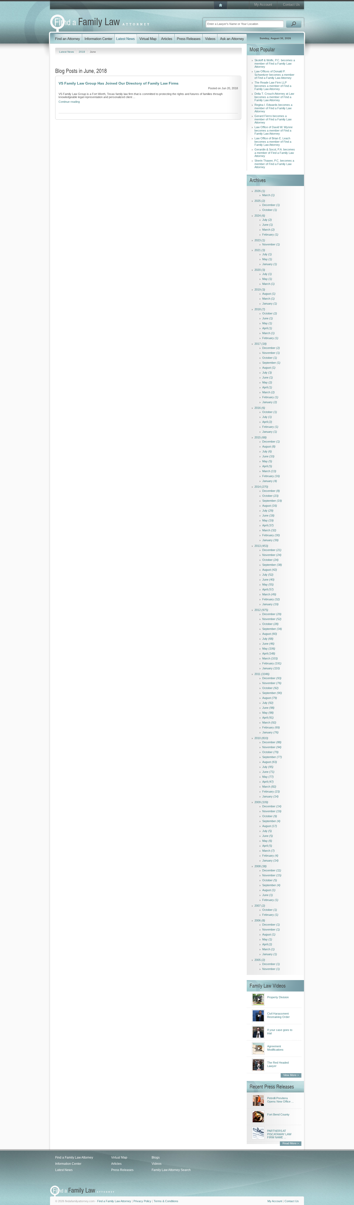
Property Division (278, 997)
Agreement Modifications (275, 1048)
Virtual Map (119, 1157)
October (269, 209)
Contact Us (291, 4)
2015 (260, 437)
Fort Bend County (278, 1114)
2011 (262, 674)
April (267, 328)
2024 (259, 215)
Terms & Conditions (166, 1201)
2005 (259, 959)
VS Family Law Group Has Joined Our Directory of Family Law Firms (119, 83)
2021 (259, 250)
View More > (291, 1075)
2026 (259, 190)
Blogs (156, 1157)
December (271, 204)
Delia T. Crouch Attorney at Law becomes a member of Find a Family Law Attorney (274, 97)
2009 (261, 802)
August (268, 293)
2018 (82, 51)
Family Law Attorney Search (171, 1170)
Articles (116, 1164)
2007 (259, 905)
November (271, 244)
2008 (260, 866)
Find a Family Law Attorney (74, 1157)
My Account (263, 4)
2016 (259, 407)
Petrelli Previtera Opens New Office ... (280, 1100)
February (270, 234)
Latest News (67, 51)
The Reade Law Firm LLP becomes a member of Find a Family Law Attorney (272, 86)
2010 (261, 738)
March (268, 195)
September (271, 362)
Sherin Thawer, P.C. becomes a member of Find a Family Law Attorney (274, 164)
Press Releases (122, 1170)
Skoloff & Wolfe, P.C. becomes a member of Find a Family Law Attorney (274, 63)
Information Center (68, 1164)
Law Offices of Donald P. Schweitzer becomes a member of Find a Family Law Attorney (274, 74)
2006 (259, 920)
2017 (260, 343)
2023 (259, 240)
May (267, 259)
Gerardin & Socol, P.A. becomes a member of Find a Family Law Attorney (274, 152)
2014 (261, 486)
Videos (156, 1164)
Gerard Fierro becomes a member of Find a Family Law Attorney (273, 119)
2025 (259, 200)
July (267, 219)
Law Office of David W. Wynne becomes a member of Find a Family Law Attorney (273, 130)
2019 (259, 289)
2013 (261, 545)
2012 (261, 609)
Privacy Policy (142, 1201)
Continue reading (69, 101)
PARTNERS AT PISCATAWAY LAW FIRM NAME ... (279, 1134)
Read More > (290, 1143)
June (267, 224)
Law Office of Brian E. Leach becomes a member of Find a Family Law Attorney (272, 141)
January (269, 264)
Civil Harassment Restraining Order (278, 1015)
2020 (259, 269)
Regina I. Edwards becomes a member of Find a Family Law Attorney (273, 108)
